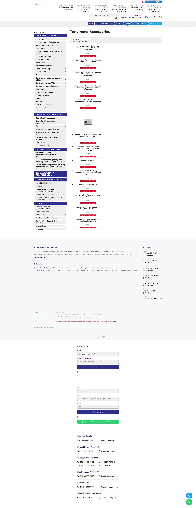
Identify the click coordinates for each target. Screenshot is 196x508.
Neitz (135, 271)
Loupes (39, 98)
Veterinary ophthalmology (49, 180)
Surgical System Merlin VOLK (48, 129)
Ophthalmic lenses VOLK (46, 83)
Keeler (36, 268)
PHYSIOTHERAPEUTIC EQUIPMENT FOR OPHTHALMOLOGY (45, 174)
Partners (118, 23)
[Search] (116, 18)
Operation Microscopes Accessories (45, 122)
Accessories (41, 215)
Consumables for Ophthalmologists (43, 208)
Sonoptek (67, 271)
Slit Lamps (40, 39)
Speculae (39, 229)
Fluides (38, 126)
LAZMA (59, 271)
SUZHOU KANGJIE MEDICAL (44, 271)
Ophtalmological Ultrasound (47, 86)
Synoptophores (42, 108)
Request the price (88, 56)
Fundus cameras (42, 95)
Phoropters (40, 102)
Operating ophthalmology (49, 115)
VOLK (42, 268)
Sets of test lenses (43, 105)
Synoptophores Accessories (47, 42)
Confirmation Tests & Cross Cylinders (47, 222)
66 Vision (75, 268)
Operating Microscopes (45, 118)
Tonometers (41, 72)
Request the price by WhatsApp (99, 422)
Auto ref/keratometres (45, 45)
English (158, 2)
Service (145, 23)
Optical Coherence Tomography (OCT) (49, 52)
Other (39, 203)
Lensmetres (41, 48)
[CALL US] (189, 496)
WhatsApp (69, 10)
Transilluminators (43, 60)
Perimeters (40, 75)
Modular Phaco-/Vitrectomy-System (47, 133)
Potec (69, 268)
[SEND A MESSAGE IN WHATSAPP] (189, 502)
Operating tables (43, 146)
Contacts (136, 23)
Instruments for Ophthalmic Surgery (47, 138)
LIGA (117, 271)
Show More (39, 257)
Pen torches (41, 63)
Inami (129, 271)
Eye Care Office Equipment (49, 149)
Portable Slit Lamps (44, 66)
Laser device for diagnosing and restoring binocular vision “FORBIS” (50, 161)
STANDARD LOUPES (44, 194)
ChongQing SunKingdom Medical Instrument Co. (99, 268)
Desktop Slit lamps (43, 69)
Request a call (154, 17)
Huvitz (62, 268)
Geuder (48, 268)
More (88, 53)
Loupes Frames (42, 226)
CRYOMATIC (41, 142)
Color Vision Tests (43, 212)
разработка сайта (96, 337)
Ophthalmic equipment (104, 23)
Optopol (56, 268)
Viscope (123, 271)
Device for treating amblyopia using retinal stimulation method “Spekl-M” (50, 167)
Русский (150, 2)
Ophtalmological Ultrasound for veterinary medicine (49, 198)
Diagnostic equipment (47, 36)
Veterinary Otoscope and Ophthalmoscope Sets (46, 190)
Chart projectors (42, 89)
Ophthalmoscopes (43, 56)
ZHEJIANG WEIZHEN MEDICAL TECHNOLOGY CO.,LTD (93, 271)
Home (91, 23)
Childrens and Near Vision (46, 218)
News (155, 23)
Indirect (39, 186)
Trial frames (40, 111)
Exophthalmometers (44, 92)
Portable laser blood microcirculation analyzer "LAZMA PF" (50, 155)
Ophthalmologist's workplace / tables (48, 79)
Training (127, 23)
